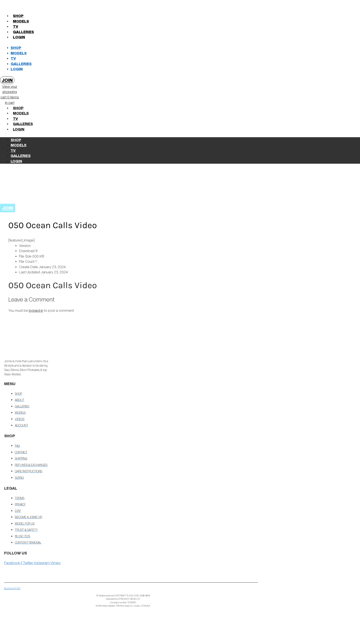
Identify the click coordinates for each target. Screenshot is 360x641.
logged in (36, 310)
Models (21, 21)
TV (15, 26)
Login (19, 37)
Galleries (23, 32)
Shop (18, 16)
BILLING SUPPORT (12, 588)
